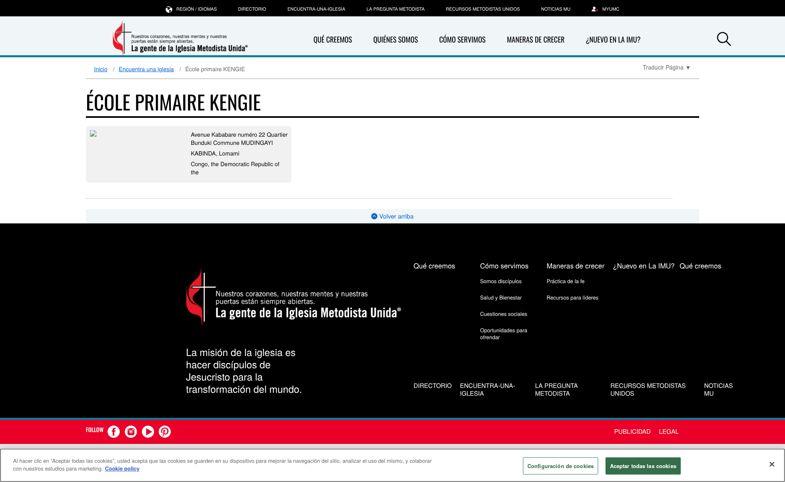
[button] (724, 40)
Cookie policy (122, 468)
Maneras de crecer (536, 39)
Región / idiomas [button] (196, 9)
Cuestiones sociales (503, 314)
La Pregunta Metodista (395, 9)
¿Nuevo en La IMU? (613, 39)
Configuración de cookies (560, 466)
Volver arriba (395, 216)
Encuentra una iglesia (146, 69)
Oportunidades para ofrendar (503, 333)
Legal (669, 431)
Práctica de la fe (566, 281)
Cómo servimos (462, 39)
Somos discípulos (501, 281)
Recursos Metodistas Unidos (483, 9)
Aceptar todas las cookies (643, 466)
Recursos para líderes (573, 297)
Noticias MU (556, 9)
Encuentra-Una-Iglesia (316, 9)
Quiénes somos (395, 39)
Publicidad (632, 431)
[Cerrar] (772, 464)
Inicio (101, 69)
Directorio (252, 9)
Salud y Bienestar (501, 297)
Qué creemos (333, 39)
